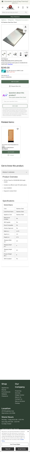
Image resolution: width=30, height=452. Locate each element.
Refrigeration (11, 20)
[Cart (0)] (27, 7)
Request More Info (16, 86)
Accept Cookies (22, 449)
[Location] (18, 7)
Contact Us (18, 399)
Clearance (5, 396)
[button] (2, 7)
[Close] (28, 431)
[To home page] (10, 7)
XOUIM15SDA (8, 77)
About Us (18, 397)
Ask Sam (15, 106)
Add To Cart (15, 81)
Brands (4, 390)
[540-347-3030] (23, 7)
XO (8, 75)
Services (17, 393)
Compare (12, 155)
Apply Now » (15, 3)
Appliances (3, 20)
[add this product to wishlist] (25, 31)
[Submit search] (26, 12)
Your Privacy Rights (15, 444)
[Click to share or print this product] (25, 27)
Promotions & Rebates (6, 393)
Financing (18, 391)
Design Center (19, 395)
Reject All (8, 449)
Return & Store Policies (20, 402)
